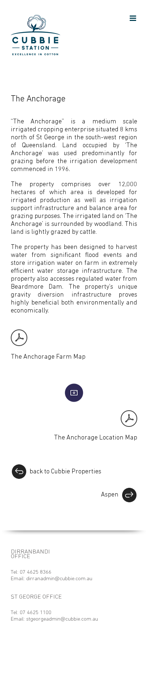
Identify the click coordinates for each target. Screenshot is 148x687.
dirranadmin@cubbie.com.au (59, 579)
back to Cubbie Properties (65, 472)
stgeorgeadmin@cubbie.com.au (62, 619)
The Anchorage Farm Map (48, 357)
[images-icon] (74, 386)
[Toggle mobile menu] (133, 18)
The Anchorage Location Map (95, 438)
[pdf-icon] (19, 332)
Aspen (110, 495)
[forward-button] (129, 490)
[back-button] (19, 467)
